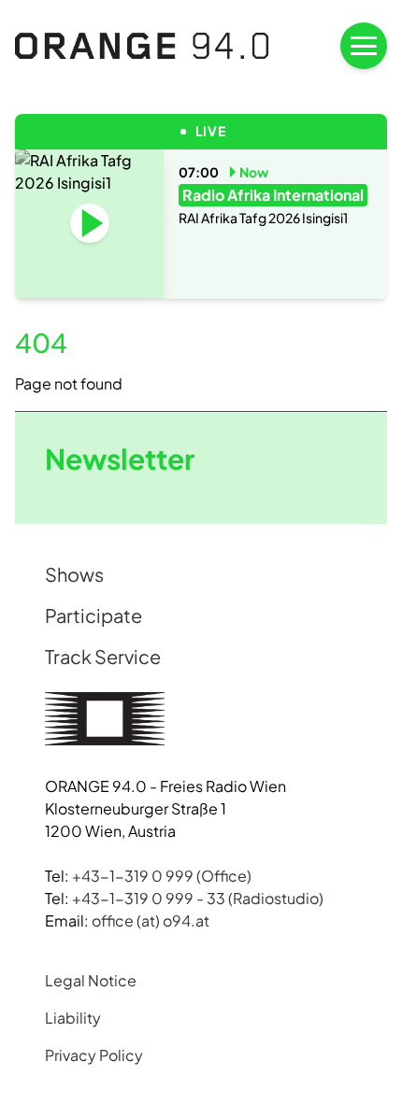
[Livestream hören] (89, 223)
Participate (93, 615)
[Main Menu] (363, 45)
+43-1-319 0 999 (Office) (161, 875)
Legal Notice (90, 980)
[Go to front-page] (142, 46)
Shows (74, 574)
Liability (73, 1017)
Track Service (103, 656)
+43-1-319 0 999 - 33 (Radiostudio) (197, 898)
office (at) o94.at (150, 920)
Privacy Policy (94, 1055)
